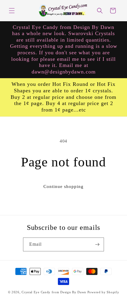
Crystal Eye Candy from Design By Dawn (54, 292)
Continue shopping (63, 186)
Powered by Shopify (103, 292)
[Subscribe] (97, 244)
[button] (11, 10)
